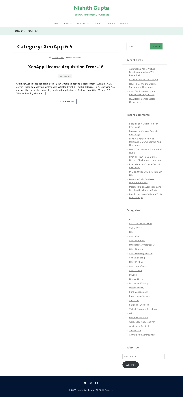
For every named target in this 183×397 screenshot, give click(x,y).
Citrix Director (136, 249)
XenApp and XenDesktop (142, 334)
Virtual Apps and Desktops (143, 309)
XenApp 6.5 (65, 76)
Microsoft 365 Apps (139, 283)
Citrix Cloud (135, 236)
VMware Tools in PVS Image (143, 79)
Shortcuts (134, 300)
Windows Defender (138, 317)
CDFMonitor (135, 227)
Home (56, 23)
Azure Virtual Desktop (140, 223)
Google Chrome (137, 279)
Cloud (97, 23)
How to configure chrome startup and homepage (145, 141)
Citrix (67, 23)
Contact (111, 23)
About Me (124, 23)
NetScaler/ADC (136, 287)
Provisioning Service (139, 296)
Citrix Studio (135, 270)
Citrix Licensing (137, 257)
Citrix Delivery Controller (141, 244)
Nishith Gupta (91, 8)
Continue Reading (67, 102)
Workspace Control (139, 326)
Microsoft (82, 23)
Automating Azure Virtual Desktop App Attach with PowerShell (142, 72)
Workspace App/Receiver (142, 322)
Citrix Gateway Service (140, 253)
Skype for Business (139, 304)
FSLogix (133, 274)
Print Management (138, 292)
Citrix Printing (136, 262)
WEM (131, 313)
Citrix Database (137, 240)
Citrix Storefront (137, 266)
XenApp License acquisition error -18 (65, 67)
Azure (132, 219)
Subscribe (131, 364)
